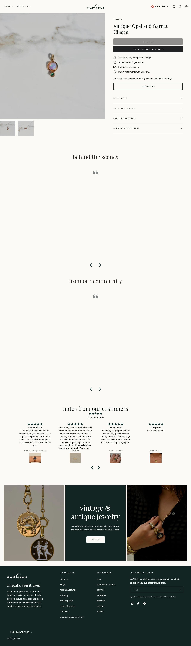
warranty (64, 595)
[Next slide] (99, 265)
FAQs (62, 584)
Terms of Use (159, 597)
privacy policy (66, 601)
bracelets (101, 601)
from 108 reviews (95, 417)
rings (99, 579)
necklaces (101, 595)
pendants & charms (106, 584)
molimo (17, 639)
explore (95, 539)
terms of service (67, 606)
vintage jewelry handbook (72, 617)
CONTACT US (148, 86)
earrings (100, 590)
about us (64, 579)
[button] (174, 6)
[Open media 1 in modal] (100, 18)
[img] (95, 413)
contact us (65, 611)
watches (100, 606)
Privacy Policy (170, 597)
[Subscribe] (180, 590)
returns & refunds (68, 590)
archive (100, 611)
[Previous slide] (91, 265)
